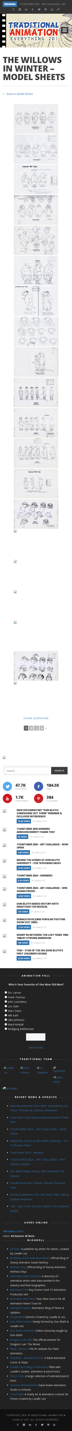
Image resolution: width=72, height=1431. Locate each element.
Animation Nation (20, 1308)
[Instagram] (19, 9)
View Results (36, 1047)
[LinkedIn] (26, 9)
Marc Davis (14, 1011)
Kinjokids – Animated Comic (27, 1358)
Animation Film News (23, 1299)
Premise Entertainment (24, 1385)
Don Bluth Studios (21, 1321)
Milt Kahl (13, 1015)
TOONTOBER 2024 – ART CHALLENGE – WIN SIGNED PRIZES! (42, 889)
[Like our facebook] (38, 786)
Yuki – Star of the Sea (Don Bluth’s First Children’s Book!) (40, 952)
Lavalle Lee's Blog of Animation (29, 1367)
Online (13, 1231)
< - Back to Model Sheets (18, 94)
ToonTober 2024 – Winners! (34, 875)
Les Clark (13, 1006)
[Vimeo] (45, 9)
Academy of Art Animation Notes (30, 1258)
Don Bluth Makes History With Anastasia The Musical (38, 905)
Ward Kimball (15, 1024)
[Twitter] (39, 9)
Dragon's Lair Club (21, 1339)
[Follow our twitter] (7, 786)
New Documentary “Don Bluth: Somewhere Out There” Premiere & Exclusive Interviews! (39, 813)
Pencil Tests (17, 1376)
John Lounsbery (17, 1001)
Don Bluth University (22, 1330)
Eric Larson (14, 992)
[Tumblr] (32, 9)
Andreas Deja (18, 1267)
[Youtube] (51, 9)
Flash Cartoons (19, 1349)
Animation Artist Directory (25, 1276)
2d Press (15, 1249)
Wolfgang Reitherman (21, 1029)
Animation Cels (19, 1289)
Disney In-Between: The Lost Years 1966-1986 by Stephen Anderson (43, 936)
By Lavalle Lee (40, 821)
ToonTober (17, 1394)
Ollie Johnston (16, 1020)
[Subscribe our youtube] (7, 798)
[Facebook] (13, 9)
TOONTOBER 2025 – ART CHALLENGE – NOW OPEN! (42, 846)
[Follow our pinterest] (38, 798)
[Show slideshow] (36, 718)
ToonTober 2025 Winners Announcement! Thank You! (35, 830)
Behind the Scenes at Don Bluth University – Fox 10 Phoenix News (39, 861)
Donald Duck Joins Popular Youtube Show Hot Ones (41, 920)
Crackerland (17, 1317)
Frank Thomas (16, 997)
